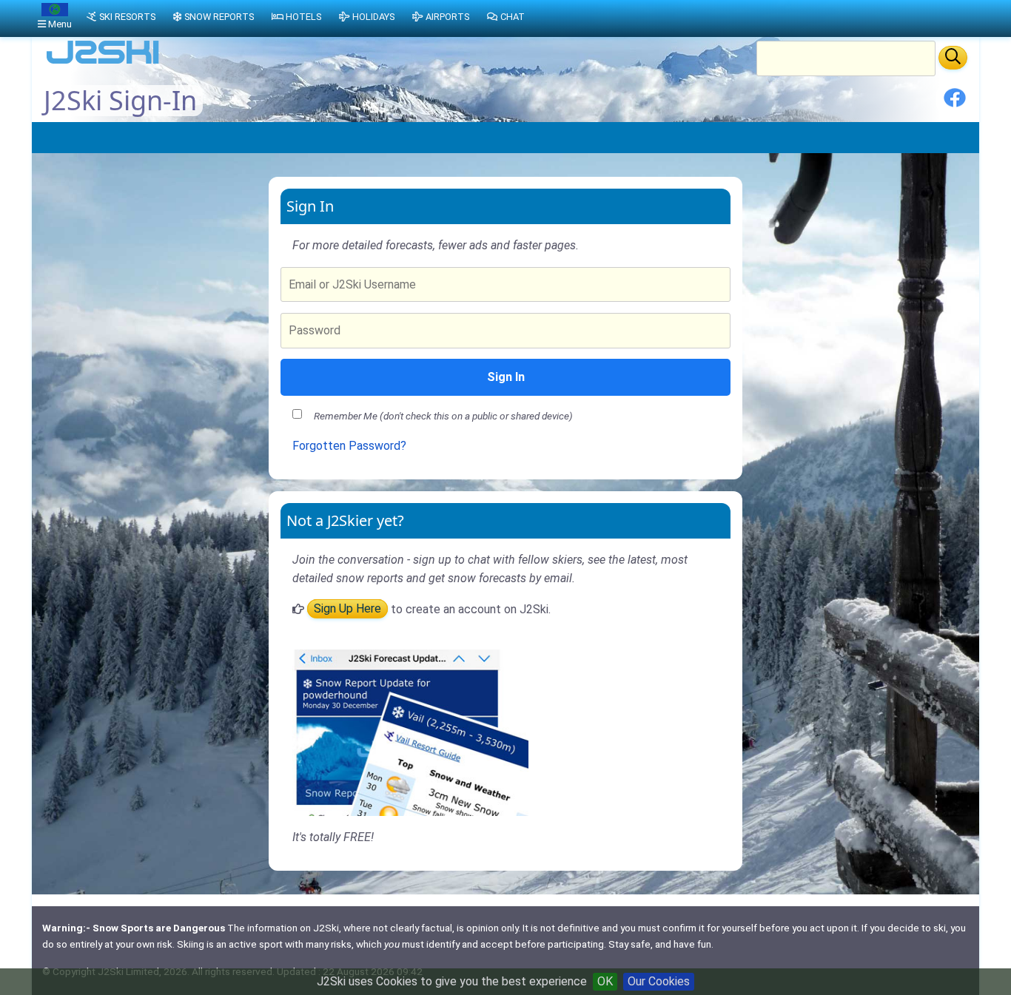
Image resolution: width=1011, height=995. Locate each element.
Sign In (506, 377)
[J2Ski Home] (103, 62)
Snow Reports (219, 16)
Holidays (373, 16)
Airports (447, 16)
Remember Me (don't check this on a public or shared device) (443, 416)
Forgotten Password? (349, 446)
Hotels (303, 16)
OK (605, 981)
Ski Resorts (127, 16)
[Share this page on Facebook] (954, 103)
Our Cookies (659, 981)
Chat (512, 16)
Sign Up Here (347, 609)
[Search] (952, 58)
